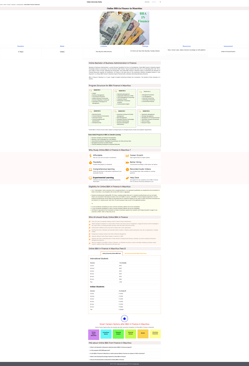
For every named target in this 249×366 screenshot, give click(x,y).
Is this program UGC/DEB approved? (100, 350)
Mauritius (14, 4)
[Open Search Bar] (160, 2)
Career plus (136, 364)
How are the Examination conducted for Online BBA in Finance (107, 359)
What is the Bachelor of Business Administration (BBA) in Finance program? (111, 347)
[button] (124, 347)
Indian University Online (94, 2)
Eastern (9, 4)
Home (1, 4)
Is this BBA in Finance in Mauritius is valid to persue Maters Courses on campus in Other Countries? (117, 353)
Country (154, 2)
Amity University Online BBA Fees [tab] (112, 253)
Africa (5, 4)
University (147, 2)
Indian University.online (122, 364)
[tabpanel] (124, 285)
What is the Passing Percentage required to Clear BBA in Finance (108, 356)
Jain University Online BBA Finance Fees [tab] (135, 253)
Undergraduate (20, 4)
